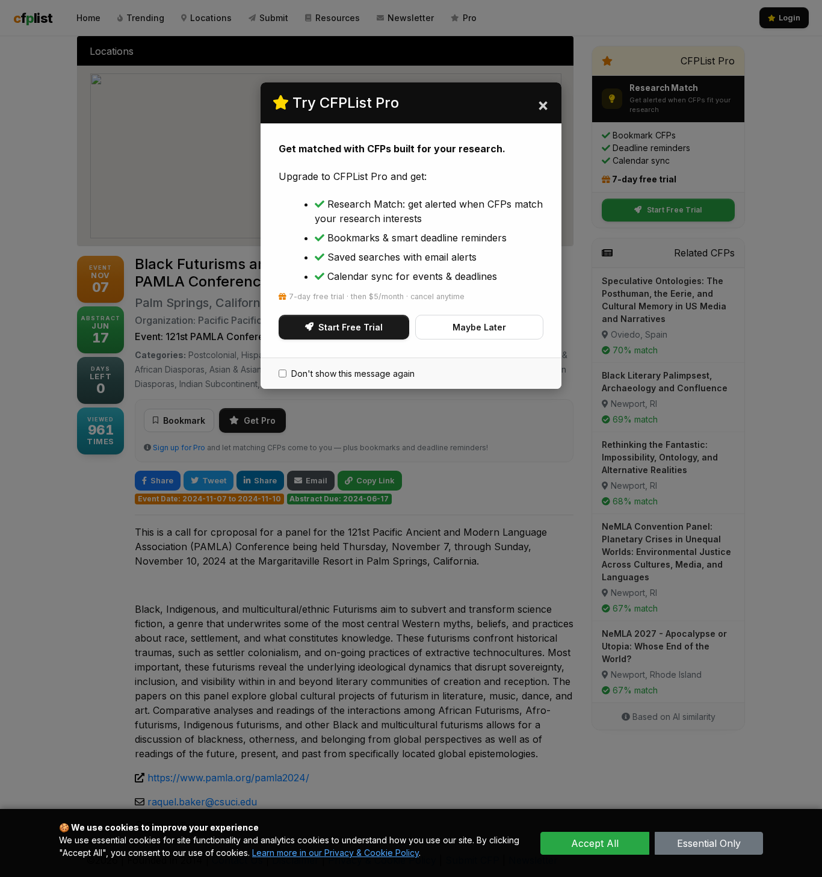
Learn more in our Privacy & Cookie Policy (335, 853)
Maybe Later (479, 327)
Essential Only (709, 843)
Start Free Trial (350, 327)
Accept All (595, 843)
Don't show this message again (353, 373)
